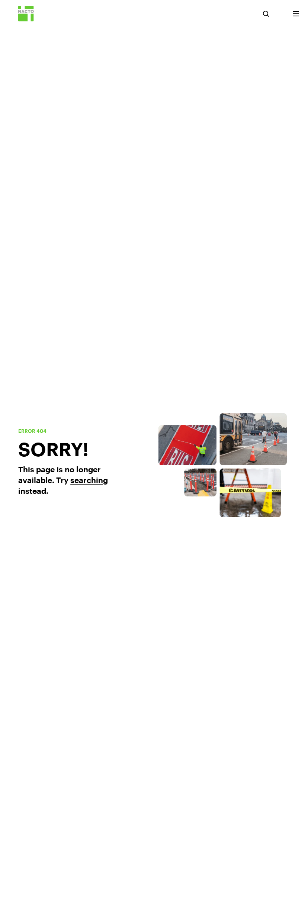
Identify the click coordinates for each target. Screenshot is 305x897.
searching (89, 480)
